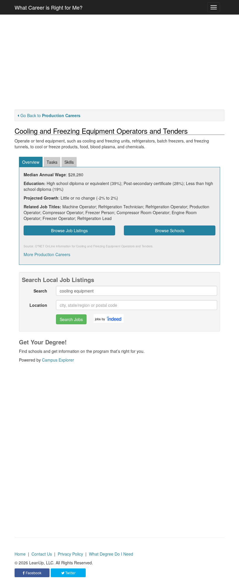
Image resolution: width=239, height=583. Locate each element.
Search (40, 291)
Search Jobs (71, 319)
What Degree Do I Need (111, 554)
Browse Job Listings (69, 230)
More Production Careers (47, 254)
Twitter (69, 572)
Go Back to (50, 115)
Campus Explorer (58, 360)
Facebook (33, 572)
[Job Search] (114, 318)
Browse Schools (169, 230)
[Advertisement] (119, 62)
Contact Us (41, 554)
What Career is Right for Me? (48, 7)
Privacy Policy (70, 554)
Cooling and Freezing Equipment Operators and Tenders (114, 246)
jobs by (100, 318)
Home (20, 554)
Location (38, 305)
